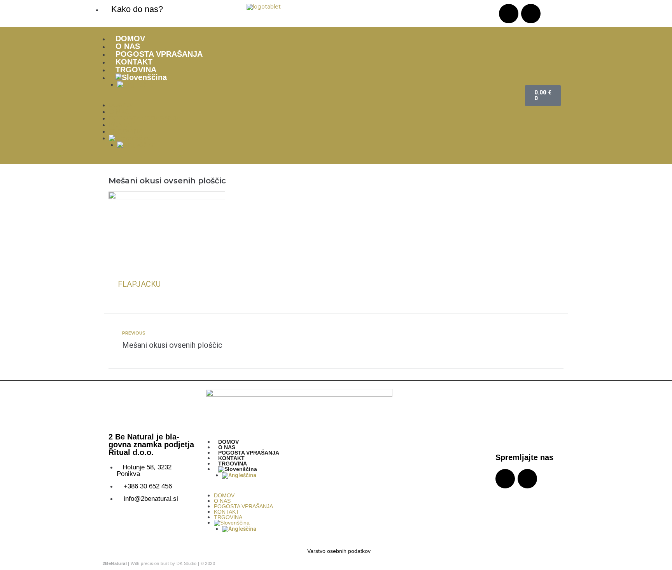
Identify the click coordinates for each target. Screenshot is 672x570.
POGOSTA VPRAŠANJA (159, 54)
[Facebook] (531, 13)
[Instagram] (508, 13)
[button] (309, 99)
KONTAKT (134, 62)
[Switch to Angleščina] (317, 84)
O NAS (128, 46)
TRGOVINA (136, 69)
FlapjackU (139, 284)
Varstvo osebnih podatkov (339, 551)
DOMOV (130, 38)
